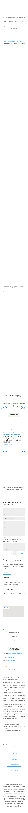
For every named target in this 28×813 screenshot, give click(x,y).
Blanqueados (17, 183)
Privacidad (14, 753)
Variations (16, 143)
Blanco (15, 146)
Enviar (21, 553)
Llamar (6, 573)
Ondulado (21, 161)
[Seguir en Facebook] (10, 483)
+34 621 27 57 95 (11, 660)
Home (5, 41)
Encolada (16, 171)
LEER (18, 541)
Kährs (8, 119)
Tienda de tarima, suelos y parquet (16, 41)
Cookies (14, 759)
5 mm (15, 129)
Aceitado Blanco (18, 159)
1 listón (15, 157)
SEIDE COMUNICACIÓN (15, 779)
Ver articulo (8, 445)
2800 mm (16, 132)
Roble (15, 164)
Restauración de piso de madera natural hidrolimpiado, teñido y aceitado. (13, 439)
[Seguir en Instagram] (12, 483)
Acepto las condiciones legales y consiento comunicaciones (12, 540)
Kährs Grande (12, 117)
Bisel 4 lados (17, 140)
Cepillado (16, 161)
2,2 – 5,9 (16, 167)
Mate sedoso (17, 177)
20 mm (15, 137)
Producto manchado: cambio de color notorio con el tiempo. (19, 150)
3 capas (15, 154)
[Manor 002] (14, 291)
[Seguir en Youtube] (18, 483)
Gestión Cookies (14, 765)
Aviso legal (14, 770)
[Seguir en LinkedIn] (15, 483)
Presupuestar (15, 268)
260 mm (16, 135)
